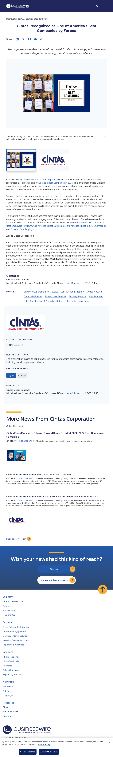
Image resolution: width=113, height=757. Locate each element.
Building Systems (77, 296)
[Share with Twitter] (23, 39)
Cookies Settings (27, 752)
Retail (59, 301)
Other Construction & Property (39, 301)
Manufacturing (96, 296)
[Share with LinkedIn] (17, 39)
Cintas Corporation (49, 179)
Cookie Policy (44, 744)
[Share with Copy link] (41, 39)
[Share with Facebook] (29, 39)
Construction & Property (72, 291)
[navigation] (104, 6)
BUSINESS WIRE (29, 179)
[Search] (97, 6)
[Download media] (105, 137)
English (11, 375)
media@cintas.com (74, 283)
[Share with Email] (35, 39)
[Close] (109, 742)
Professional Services (55, 296)
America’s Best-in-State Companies (88, 225)
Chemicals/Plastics (33, 296)
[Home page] (17, 6)
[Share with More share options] (47, 39)
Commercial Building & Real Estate (41, 291)
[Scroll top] (102, 589)
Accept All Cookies (48, 752)
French (22, 375)
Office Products (94, 291)
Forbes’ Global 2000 (83, 222)
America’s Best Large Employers (54, 225)
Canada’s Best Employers (23, 229)
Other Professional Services (78, 301)
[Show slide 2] (54, 160)
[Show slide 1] (21, 160)
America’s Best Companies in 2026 (55, 182)
